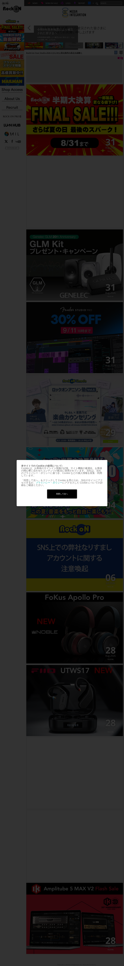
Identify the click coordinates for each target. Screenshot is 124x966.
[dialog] (62, 483)
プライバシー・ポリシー (49, 482)
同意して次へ (62, 494)
